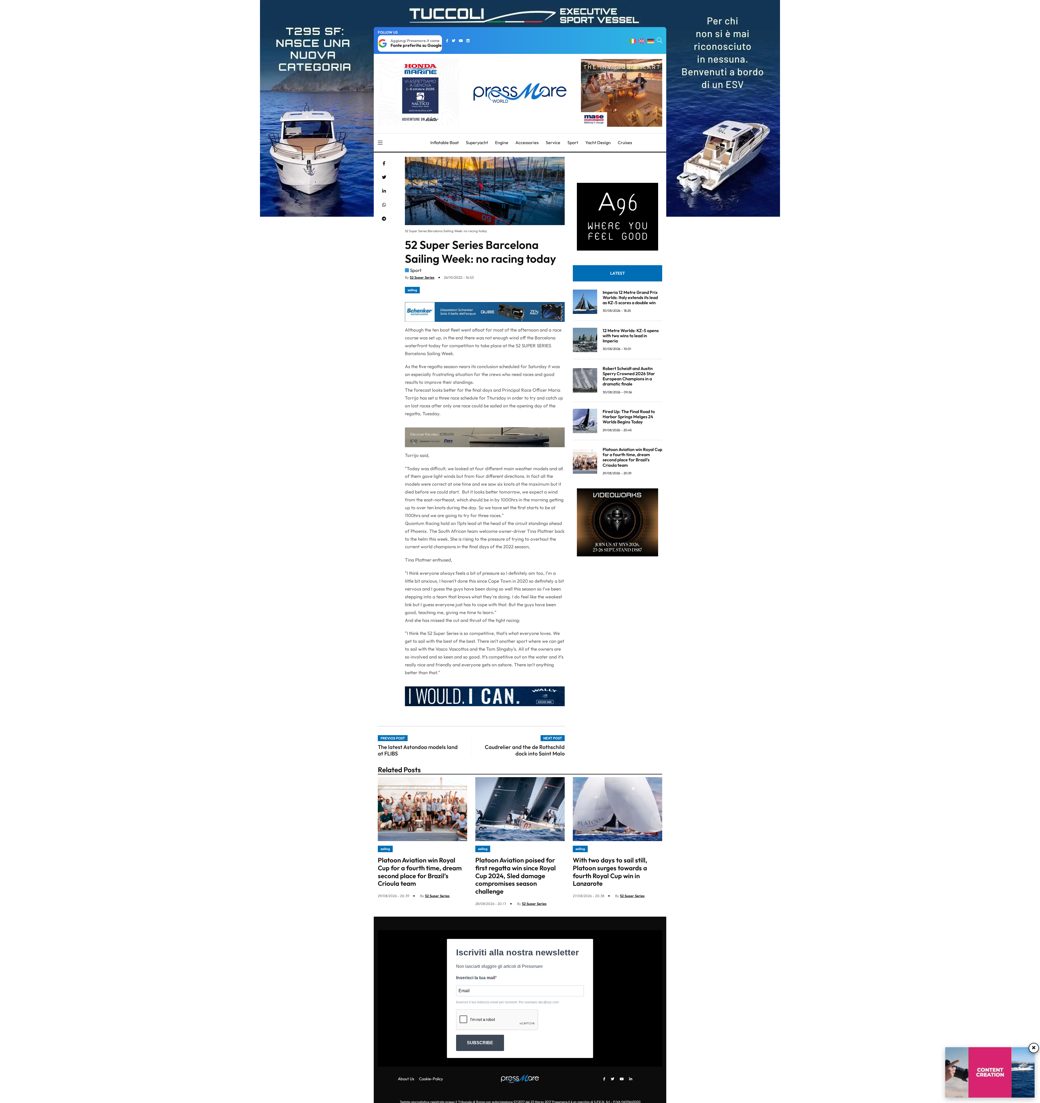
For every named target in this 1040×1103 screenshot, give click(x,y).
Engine (501, 142)
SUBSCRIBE (480, 1042)
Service (553, 142)
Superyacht (477, 142)
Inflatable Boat (444, 142)
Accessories (527, 142)
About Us (406, 1078)
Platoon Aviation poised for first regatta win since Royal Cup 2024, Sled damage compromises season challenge (515, 875)
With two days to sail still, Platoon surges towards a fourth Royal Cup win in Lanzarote (610, 871)
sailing (412, 290)
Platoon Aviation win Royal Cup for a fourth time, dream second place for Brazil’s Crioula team (632, 457)
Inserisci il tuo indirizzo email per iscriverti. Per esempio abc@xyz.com (507, 1002)
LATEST (617, 273)
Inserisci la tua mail (475, 977)
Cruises (625, 142)
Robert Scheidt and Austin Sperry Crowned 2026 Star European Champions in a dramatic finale (629, 376)
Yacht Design (598, 142)
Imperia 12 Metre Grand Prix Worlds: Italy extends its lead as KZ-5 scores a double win (630, 297)
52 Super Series (422, 277)
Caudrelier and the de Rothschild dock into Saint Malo (525, 750)
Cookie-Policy (431, 1078)
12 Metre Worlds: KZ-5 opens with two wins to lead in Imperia (631, 335)
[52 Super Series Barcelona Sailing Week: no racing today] (384, 191)
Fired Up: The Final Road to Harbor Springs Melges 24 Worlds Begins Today (629, 416)
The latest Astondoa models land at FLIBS (418, 750)
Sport (572, 142)
